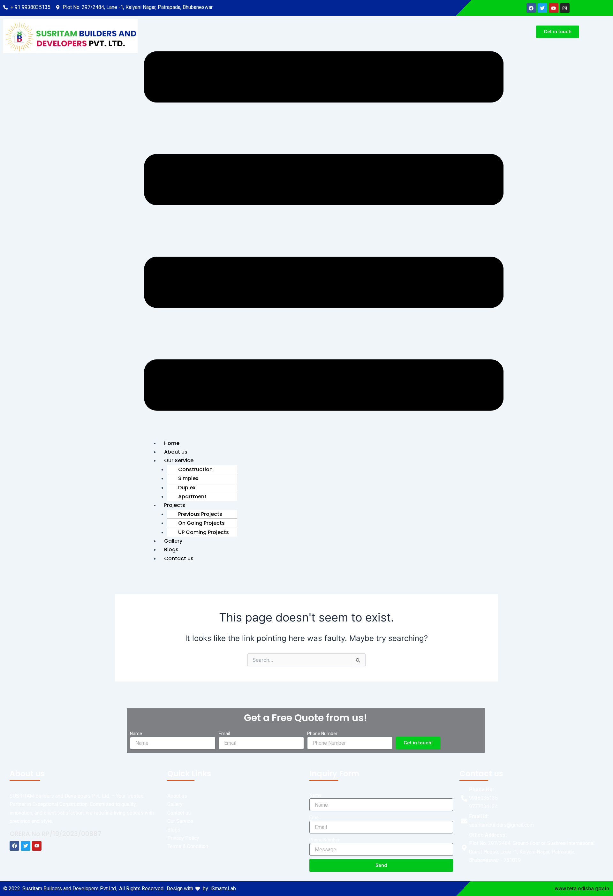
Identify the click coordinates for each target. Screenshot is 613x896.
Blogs (171, 549)
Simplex (188, 478)
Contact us (178, 558)
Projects (174, 505)
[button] (323, 232)
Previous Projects (200, 514)
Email (224, 733)
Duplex (186, 487)
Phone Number (322, 733)
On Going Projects (201, 523)
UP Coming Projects (203, 532)
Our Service (178, 460)
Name (136, 733)
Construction (195, 469)
